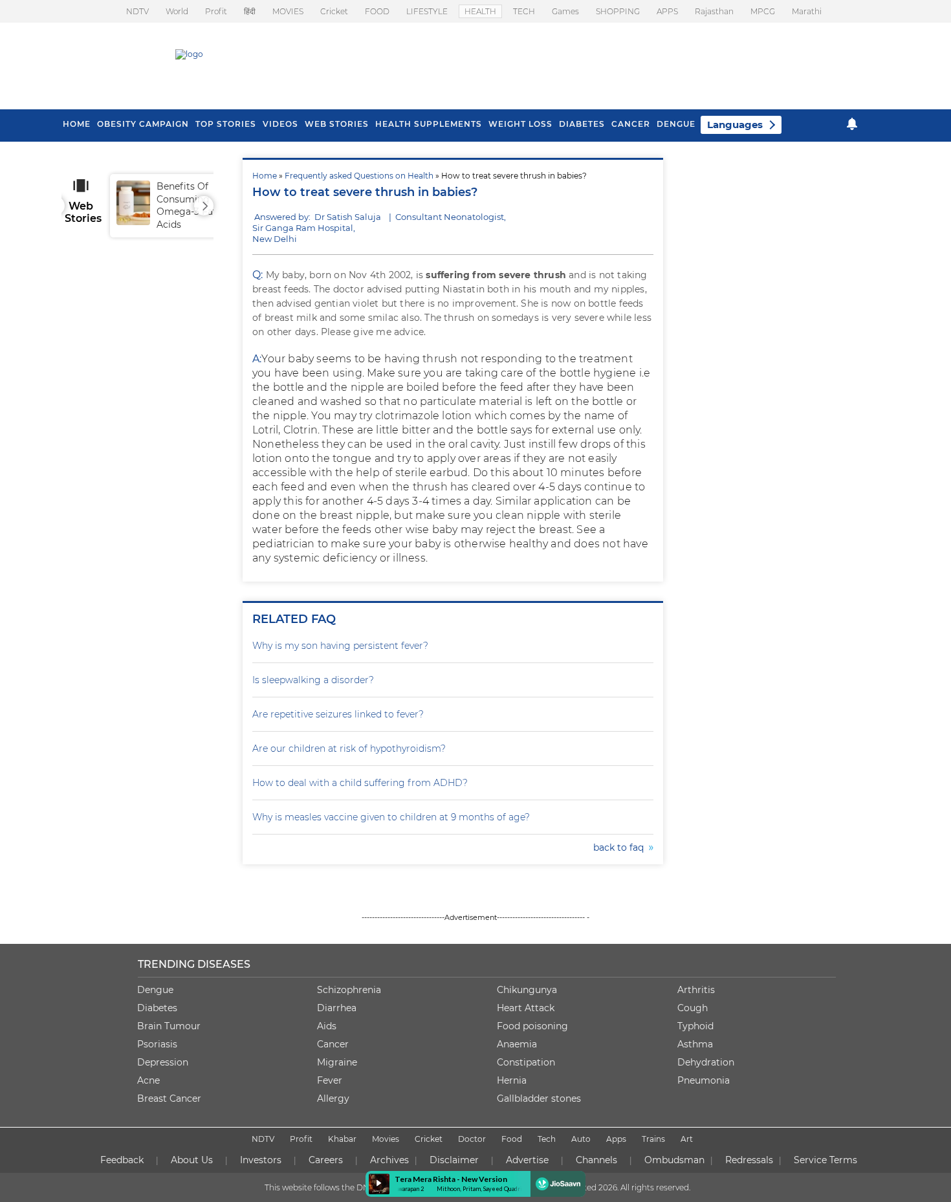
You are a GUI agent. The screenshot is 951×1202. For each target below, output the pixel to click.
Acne (148, 1080)
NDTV (137, 11)
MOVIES (287, 11)
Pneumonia (703, 1080)
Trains (653, 1139)
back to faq (621, 847)
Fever (329, 1080)
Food (511, 1139)
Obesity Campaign (143, 124)
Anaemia (517, 1044)
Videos (280, 124)
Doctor (472, 1139)
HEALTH (480, 11)
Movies (385, 1139)
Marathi (807, 11)
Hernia (512, 1080)
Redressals (749, 1160)
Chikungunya (527, 990)
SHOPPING (618, 11)
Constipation (526, 1062)
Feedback (122, 1160)
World (177, 11)
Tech (547, 1139)
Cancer (630, 124)
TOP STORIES (225, 124)
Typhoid (695, 1026)
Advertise (527, 1160)
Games (565, 11)
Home (264, 175)
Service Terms (825, 1160)
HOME (77, 124)
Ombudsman (674, 1160)
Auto (581, 1139)
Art (687, 1139)
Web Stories (337, 124)
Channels (596, 1160)
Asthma (695, 1044)
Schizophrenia (349, 990)
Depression (162, 1062)
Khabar (342, 1139)
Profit (216, 11)
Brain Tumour (169, 1026)
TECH (524, 11)
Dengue (676, 124)
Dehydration (705, 1062)
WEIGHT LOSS (520, 124)
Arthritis (696, 990)
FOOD (377, 11)
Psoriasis (157, 1044)
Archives (389, 1160)
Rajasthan (714, 11)
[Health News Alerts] (852, 124)
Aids (326, 1026)
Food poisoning (532, 1026)
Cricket (334, 11)
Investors (260, 1160)
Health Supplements (428, 124)
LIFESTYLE (427, 11)
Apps (616, 1139)
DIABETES (582, 124)
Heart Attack (525, 1008)
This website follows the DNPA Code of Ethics (351, 1187)
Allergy (333, 1098)
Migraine (337, 1062)
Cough (692, 1008)
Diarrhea (336, 1008)
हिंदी (250, 11)
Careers (326, 1160)
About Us (192, 1160)
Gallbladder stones (539, 1098)
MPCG (762, 11)
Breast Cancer (169, 1098)
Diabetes (157, 1008)
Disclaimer (454, 1160)
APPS (667, 11)
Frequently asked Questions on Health (359, 175)
